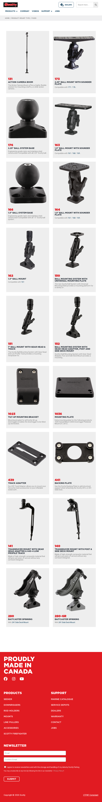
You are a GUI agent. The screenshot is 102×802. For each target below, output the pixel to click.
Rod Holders (11, 710)
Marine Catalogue (62, 699)
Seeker (8, 699)
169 (78, 153)
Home (7, 18)
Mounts (8, 716)
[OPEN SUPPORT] (51, 11)
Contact (56, 722)
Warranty (57, 716)
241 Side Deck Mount (20, 622)
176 (73, 87)
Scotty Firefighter (15, 733)
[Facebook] (5, 679)
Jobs (54, 728)
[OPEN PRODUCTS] (17, 11)
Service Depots (60, 705)
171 (69, 87)
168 (73, 153)
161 (69, 153)
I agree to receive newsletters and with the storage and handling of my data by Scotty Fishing (43, 767)
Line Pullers (11, 722)
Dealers (68, 5)
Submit (11, 779)
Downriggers (12, 705)
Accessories (11, 728)
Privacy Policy (58, 771)
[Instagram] (13, 679)
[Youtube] (22, 679)
